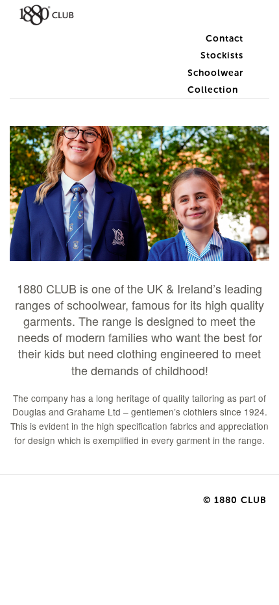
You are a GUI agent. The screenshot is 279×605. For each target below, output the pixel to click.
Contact (224, 38)
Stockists (221, 55)
